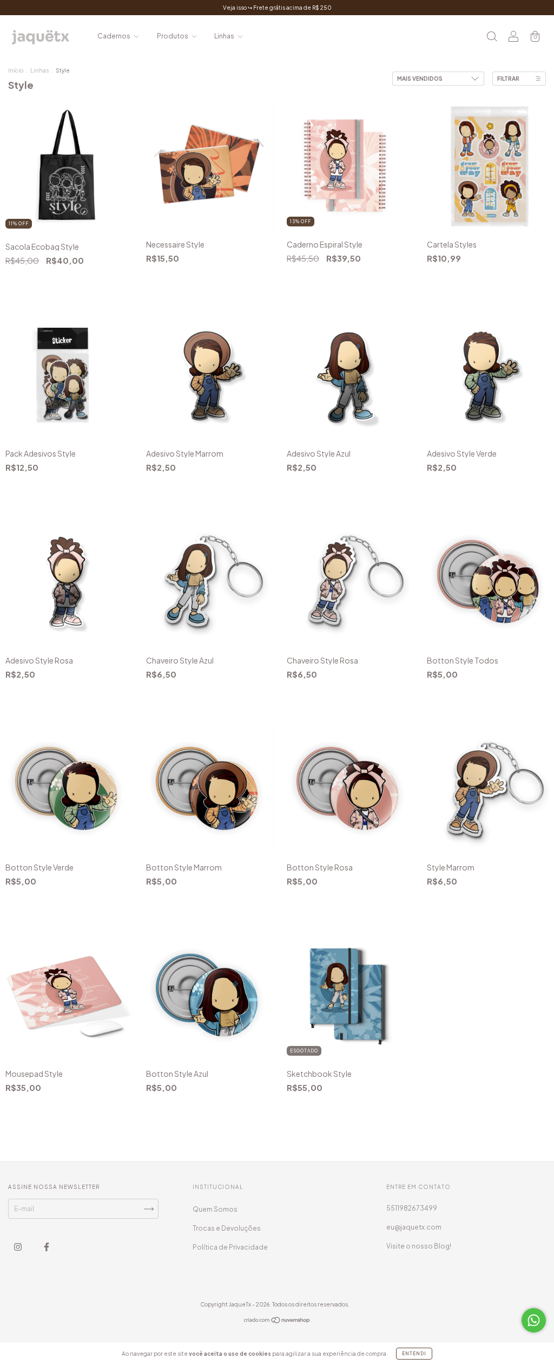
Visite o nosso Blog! (418, 1246)
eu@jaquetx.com (413, 1227)
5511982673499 (411, 1208)
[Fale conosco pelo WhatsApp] (534, 1320)
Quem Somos (215, 1209)
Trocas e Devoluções (227, 1228)
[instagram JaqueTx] (18, 1247)
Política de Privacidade (230, 1247)
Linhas (224, 36)
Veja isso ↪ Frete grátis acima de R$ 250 (277, 7)
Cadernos (114, 36)
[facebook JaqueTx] (46, 1247)
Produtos (173, 36)
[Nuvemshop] (277, 1321)
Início (15, 70)
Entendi (414, 1353)
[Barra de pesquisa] (491, 38)
